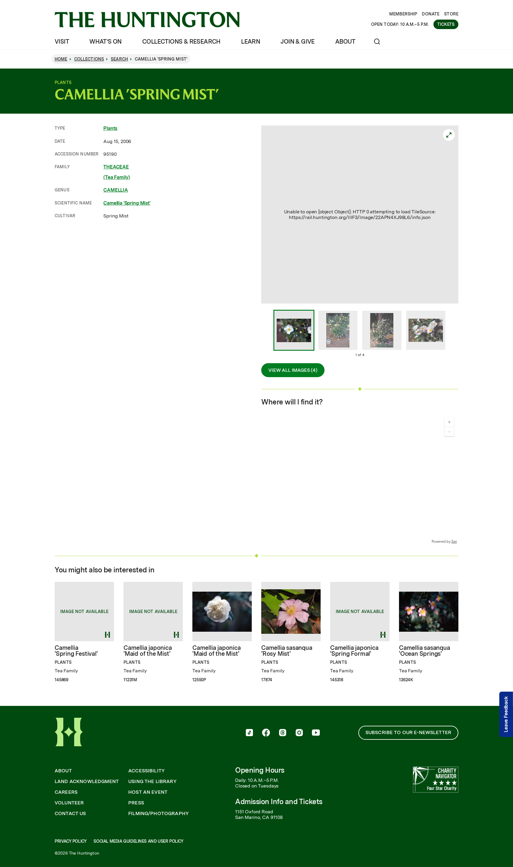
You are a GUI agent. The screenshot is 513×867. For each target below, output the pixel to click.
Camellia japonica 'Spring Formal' (354, 650)
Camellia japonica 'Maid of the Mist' (148, 650)
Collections (89, 59)
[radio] (294, 330)
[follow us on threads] (282, 733)
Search (119, 59)
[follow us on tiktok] (249, 733)
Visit (62, 41)
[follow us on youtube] (316, 733)
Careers (66, 792)
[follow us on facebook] (266, 733)
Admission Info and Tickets (278, 801)
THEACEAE (116, 167)
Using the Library (152, 781)
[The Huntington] (147, 19)
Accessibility (146, 770)
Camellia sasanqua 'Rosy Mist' (286, 650)
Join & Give (297, 41)
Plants (110, 128)
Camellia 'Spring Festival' (76, 650)
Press (136, 803)
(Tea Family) (116, 177)
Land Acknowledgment (87, 781)
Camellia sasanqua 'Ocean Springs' (424, 650)
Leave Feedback (506, 714)
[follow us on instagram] (299, 733)
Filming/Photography (158, 813)
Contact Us (70, 813)
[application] (359, 478)
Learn (250, 41)
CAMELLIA (115, 190)
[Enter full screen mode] (449, 135)
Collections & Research (181, 41)
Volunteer (69, 803)
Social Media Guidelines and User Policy (138, 841)
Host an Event (147, 792)
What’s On (105, 41)
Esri (454, 541)
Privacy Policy (70, 841)
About (345, 41)
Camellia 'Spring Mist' (126, 203)
